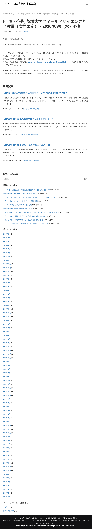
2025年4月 (6, 294)
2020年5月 (6, 489)
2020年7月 (6, 482)
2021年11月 (7, 429)
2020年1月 (6, 497)
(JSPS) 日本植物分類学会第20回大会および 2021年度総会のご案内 (35, 93)
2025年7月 (6, 283)
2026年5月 (6, 245)
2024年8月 (6, 324)
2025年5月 (6, 290)
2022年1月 (6, 422)
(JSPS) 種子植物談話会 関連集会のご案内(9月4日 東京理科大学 (26, 190)
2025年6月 (6, 286)
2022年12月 (7, 388)
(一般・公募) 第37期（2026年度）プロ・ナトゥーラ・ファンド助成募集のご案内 (31, 212)
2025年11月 (7, 268)
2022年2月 (6, 418)
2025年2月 (6, 301)
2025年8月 (6, 279)
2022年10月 (7, 395)
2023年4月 (6, 373)
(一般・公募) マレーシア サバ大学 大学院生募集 (21, 201)
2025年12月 (7, 264)
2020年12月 (7, 463)
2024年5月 (6, 331)
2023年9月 (6, 361)
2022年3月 (6, 414)
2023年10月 (7, 358)
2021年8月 (6, 440)
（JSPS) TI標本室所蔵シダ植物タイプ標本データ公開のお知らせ (25, 223)
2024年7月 (6, 328)
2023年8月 (6, 365)
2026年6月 (6, 241)
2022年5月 (6, 410)
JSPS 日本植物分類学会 (19, 4)
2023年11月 (7, 354)
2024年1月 (6, 346)
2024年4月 (6, 335)
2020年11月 (7, 467)
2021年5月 (6, 452)
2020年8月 (6, 478)
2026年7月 (6, 238)
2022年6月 (6, 407)
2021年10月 (7, 433)
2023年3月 (6, 377)
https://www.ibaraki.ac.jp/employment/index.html (46, 62)
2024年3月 (6, 339)
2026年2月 (6, 256)
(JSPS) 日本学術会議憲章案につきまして (17, 205)
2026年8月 (6, 234)
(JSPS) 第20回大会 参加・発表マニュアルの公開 (26, 145)
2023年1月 (6, 384)
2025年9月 (6, 275)
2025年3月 (6, 298)
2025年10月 (7, 271)
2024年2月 (6, 343)
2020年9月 (6, 474)
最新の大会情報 (34, 109)
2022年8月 (6, 403)
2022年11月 (7, 391)
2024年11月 (7, 313)
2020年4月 (6, 493)
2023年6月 (6, 369)
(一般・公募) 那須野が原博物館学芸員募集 (17, 209)
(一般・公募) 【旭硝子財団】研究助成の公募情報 (20, 193)
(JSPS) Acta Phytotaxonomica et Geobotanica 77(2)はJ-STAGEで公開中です (30, 197)
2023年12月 (7, 350)
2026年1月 (6, 260)
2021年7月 (6, 444)
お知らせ (11, 14)
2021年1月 (6, 459)
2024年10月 (7, 316)
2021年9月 (6, 437)
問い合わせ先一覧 (69, 518)
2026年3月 (6, 253)
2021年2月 (6, 455)
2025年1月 (6, 305)
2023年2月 (6, 380)
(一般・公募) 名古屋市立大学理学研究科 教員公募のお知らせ (24, 216)
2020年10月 (7, 470)
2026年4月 (6, 249)
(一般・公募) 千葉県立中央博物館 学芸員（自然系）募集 (23, 220)
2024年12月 (7, 309)
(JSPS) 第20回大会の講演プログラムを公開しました (28, 119)
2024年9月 (6, 320)
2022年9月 (6, 399)
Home (5, 14)
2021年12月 (7, 425)
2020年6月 (6, 485)
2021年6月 (6, 448)
